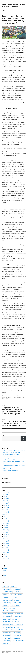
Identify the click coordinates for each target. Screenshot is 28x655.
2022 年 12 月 (6, 556)
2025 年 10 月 (6, 496)
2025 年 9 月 (6, 498)
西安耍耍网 (14, 640)
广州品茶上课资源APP (8, 621)
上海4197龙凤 (13, 586)
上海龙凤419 (12, 608)
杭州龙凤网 (20, 630)
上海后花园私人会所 (7, 592)
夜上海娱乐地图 (6, 619)
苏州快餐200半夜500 (16, 635)
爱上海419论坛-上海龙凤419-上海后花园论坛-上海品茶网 (13, 5)
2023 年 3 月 (6, 551)
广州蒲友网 (17, 621)
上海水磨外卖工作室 (7, 600)
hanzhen (5, 568)
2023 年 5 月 (6, 547)
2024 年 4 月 (6, 529)
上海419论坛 (6, 586)
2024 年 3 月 (6, 531)
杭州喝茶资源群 (15, 627)
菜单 (4, 10)
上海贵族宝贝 (6, 605)
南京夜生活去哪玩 (19, 613)
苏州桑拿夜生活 (6, 638)
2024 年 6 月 (6, 525)
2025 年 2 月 (6, 511)
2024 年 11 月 (6, 516)
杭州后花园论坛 (19, 624)
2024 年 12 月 (6, 514)
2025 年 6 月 (6, 503)
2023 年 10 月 (6, 540)
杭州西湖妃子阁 (13, 630)
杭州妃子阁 (5, 630)
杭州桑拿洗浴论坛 (20, 397)
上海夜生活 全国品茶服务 (16, 594)
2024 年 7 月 (6, 523)
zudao (4, 575)
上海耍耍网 (16, 600)
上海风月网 (5, 608)
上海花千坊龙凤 (6, 602)
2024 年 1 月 (6, 534)
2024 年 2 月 (6, 532)
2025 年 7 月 (6, 502)
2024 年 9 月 (6, 520)
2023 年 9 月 (6, 541)
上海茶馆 (13, 602)
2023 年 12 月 (6, 536)
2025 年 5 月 (6, 505)
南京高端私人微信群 (17, 616)
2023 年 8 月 (6, 543)
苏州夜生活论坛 (6, 635)
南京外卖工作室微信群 (8, 613)
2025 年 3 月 (6, 509)
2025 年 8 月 (6, 500)
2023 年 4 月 (6, 549)
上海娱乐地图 (6, 597)
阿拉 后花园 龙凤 (6, 643)
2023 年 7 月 (6, 545)
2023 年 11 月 (6, 538)
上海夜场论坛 (6, 594)
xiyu (4, 573)
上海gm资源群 (20, 395)
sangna (4, 570)
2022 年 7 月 (6, 558)
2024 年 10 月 (6, 518)
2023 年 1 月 (6, 554)
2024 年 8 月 (6, 522)
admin (5, 395)
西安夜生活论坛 (5, 398)
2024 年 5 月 (6, 527)
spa (15, 395)
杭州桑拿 (15, 397)
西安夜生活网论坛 (15, 638)
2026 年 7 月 (6, 494)
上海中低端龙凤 (6, 589)
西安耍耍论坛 (21, 640)
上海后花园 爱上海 (15, 589)
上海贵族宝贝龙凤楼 (15, 605)
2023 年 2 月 (6, 552)
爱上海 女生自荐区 (7, 632)
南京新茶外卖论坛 (7, 616)
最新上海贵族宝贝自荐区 (8, 624)
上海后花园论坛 (17, 592)
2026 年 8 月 (6, 493)
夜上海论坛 (14, 619)
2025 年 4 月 (6, 507)
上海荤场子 (10, 397)
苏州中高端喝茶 (16, 632)
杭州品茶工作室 (6, 627)
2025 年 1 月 (6, 512)
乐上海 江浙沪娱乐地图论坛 (9, 611)
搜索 (3, 435)
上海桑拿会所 (13, 597)
